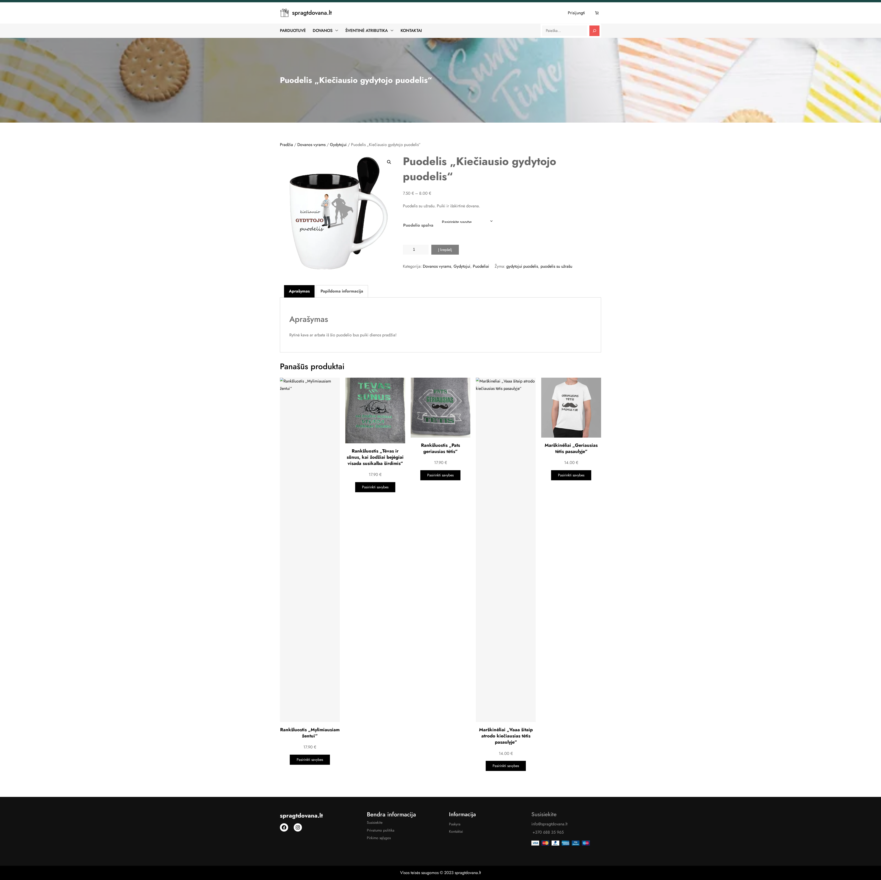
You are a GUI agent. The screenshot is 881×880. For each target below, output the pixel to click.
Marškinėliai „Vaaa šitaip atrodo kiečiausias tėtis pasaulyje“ (506, 736)
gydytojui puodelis (522, 266)
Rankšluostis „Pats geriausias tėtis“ (440, 448)
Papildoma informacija (342, 291)
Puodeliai (481, 266)
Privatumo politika (380, 830)
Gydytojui (338, 145)
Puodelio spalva (418, 225)
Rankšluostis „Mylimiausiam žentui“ (310, 733)
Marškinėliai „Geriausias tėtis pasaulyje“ (571, 448)
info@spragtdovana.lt (549, 824)
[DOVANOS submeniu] (336, 30)
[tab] (299, 291)
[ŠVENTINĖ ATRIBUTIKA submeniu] (392, 30)
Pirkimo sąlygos (379, 838)
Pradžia (286, 145)
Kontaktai (456, 831)
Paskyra (454, 824)
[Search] (594, 30)
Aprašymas (299, 291)
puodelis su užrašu (556, 266)
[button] (389, 162)
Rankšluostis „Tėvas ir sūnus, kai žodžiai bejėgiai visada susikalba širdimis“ (375, 457)
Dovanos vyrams (311, 145)
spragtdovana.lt (312, 12)
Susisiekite (374, 822)
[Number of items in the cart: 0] (597, 13)
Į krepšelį (445, 249)
